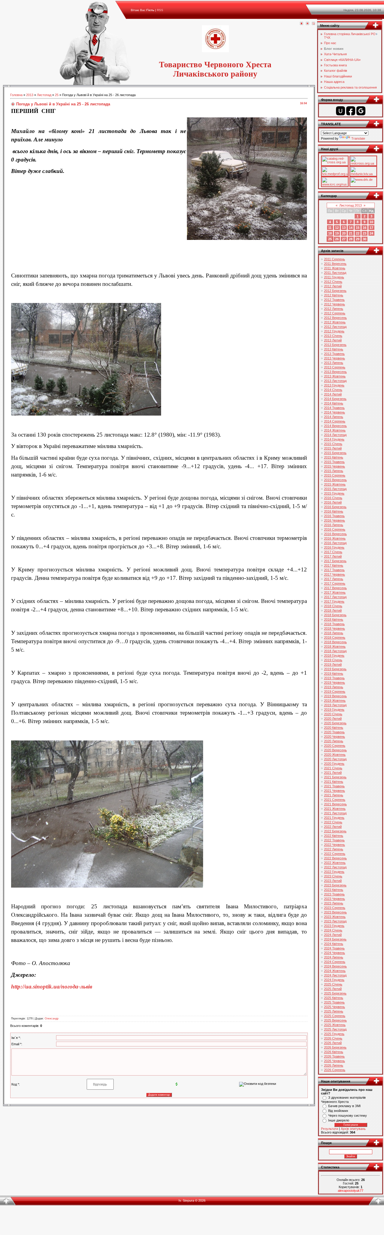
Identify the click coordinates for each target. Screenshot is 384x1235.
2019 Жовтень (335, 700)
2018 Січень (333, 606)
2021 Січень (333, 768)
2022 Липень (333, 849)
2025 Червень (334, 1007)
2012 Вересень (335, 317)
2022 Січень (333, 822)
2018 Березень (335, 615)
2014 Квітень (333, 403)
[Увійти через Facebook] (350, 110)
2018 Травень (334, 624)
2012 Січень (333, 281)
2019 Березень (335, 669)
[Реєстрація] (307, 24)
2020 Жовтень (335, 754)
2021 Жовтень (335, 808)
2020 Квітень (333, 727)
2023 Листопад (335, 921)
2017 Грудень (334, 601)
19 (337, 233)
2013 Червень (334, 358)
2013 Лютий (333, 340)
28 (350, 239)
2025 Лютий (333, 989)
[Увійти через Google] (360, 110)
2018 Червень (334, 628)
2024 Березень (335, 939)
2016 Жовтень (335, 538)
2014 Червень (334, 412)
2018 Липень (333, 633)
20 (344, 233)
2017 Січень (333, 552)
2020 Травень (334, 732)
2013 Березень (335, 345)
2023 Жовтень (335, 917)
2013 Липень (333, 363)
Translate (358, 138)
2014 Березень (335, 399)
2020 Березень (335, 723)
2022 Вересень (335, 858)
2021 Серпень (334, 799)
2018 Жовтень (335, 646)
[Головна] (301, 24)
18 (330, 233)
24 (371, 233)
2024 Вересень (335, 966)
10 (371, 222)
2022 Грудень (334, 871)
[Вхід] (313, 24)
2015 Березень (335, 453)
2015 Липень (333, 471)
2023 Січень (333, 876)
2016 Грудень (334, 547)
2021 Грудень (334, 817)
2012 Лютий (333, 286)
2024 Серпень (334, 962)
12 (337, 227)
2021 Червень (334, 790)
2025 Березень (335, 993)
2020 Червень (334, 736)
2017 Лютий (333, 556)
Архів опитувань (353, 1129)
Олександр (51, 1018)
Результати (329, 1129)
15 (357, 227)
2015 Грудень (334, 493)
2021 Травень (334, 786)
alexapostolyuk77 (350, 1190)
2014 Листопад (335, 435)
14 (350, 227)
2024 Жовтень (335, 971)
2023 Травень (334, 894)
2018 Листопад (335, 651)
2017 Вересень (335, 588)
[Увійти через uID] (340, 110)
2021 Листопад (335, 813)
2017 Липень (333, 579)
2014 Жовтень (335, 430)
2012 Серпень (334, 313)
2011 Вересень (335, 263)
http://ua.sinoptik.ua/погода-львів (51, 986)
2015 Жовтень (335, 484)
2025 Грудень (334, 1034)
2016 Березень (335, 507)
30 (364, 239)
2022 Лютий (333, 826)
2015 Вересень (335, 480)
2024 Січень (333, 930)
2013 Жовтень (335, 376)
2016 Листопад (335, 543)
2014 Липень (333, 417)
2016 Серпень (334, 529)
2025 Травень (334, 1002)
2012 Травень (334, 299)
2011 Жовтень (334, 268)
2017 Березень (335, 561)
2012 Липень (333, 308)
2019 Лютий (333, 664)
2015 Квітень (333, 457)
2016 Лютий (333, 502)
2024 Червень (334, 953)
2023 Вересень (335, 912)
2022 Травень (334, 840)
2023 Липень (333, 903)
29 (357, 239)
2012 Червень (334, 304)
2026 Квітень (333, 1052)
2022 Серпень (334, 853)
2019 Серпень (334, 691)
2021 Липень (333, 795)
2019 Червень (334, 682)
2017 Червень (334, 574)
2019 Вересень (335, 696)
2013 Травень (334, 354)
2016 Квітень (333, 511)
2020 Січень (333, 714)
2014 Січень (333, 390)
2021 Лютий (333, 772)
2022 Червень (334, 844)
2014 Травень (334, 408)
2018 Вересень (335, 642)
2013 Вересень (335, 372)
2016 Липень (333, 525)
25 (56, 95)
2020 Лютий (333, 718)
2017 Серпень (334, 583)
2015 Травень (334, 462)
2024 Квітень (333, 944)
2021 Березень (335, 777)
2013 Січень (333, 336)
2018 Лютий (333, 610)
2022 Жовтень (335, 862)
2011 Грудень (334, 277)
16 (364, 227)
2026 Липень (333, 1065)
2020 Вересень (335, 750)
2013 (29, 95)
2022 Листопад (335, 867)
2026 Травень (334, 1056)
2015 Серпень (334, 475)
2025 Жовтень (335, 1025)
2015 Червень (334, 466)
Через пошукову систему (347, 1115)
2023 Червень (334, 899)
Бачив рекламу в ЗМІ (344, 1106)
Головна (16, 95)
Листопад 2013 (350, 205)
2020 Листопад (335, 759)
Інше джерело (338, 1120)
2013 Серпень (334, 367)
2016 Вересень (335, 534)
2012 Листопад (335, 326)
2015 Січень (333, 444)
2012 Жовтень (335, 322)
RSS (160, 10)
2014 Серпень (334, 421)
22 (357, 233)
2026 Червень (334, 1061)
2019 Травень (334, 678)
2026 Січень (333, 1038)
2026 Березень (335, 1047)
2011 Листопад (335, 272)
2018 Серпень (334, 637)
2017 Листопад (335, 597)
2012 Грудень (334, 331)
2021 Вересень (335, 804)
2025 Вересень (335, 1020)
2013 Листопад (335, 381)
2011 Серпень (334, 259)
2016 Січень (333, 498)
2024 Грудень (334, 980)
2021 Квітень (333, 781)
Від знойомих (338, 1110)
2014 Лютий (333, 394)
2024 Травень (334, 948)
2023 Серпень (334, 908)
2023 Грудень (334, 926)
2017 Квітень (333, 565)
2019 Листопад (335, 705)
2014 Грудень (334, 439)
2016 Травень (334, 516)
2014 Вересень (335, 426)
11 (330, 227)
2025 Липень (333, 1011)
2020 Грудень (334, 763)
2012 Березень (335, 290)
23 (364, 233)
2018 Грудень (334, 655)
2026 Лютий (333, 1043)
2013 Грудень (334, 385)
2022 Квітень (333, 835)
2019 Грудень (334, 709)
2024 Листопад (335, 975)
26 (337, 239)
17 (371, 227)
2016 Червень (334, 520)
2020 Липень (333, 741)
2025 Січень (333, 984)
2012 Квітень (333, 295)
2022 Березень (335, 831)
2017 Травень (334, 570)
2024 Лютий (333, 935)
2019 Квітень (333, 673)
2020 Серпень (334, 745)
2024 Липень (333, 957)
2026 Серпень (334, 1070)
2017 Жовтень (335, 592)
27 (344, 239)
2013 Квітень (333, 349)
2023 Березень (335, 885)
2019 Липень (333, 687)
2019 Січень (333, 660)
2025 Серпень (334, 1016)
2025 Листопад (335, 1029)
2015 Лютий (333, 448)
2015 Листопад (335, 489)
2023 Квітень (333, 889)
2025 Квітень (333, 998)
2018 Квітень (333, 619)
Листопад (44, 95)
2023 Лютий (333, 880)
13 (344, 227)
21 (350, 233)
